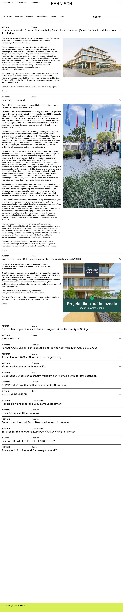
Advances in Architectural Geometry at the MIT (29, 450)
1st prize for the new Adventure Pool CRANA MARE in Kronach (38, 432)
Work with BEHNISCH (14, 394)
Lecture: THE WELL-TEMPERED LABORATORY (28, 441)
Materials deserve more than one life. (24, 366)
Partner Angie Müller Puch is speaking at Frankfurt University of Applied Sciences (49, 348)
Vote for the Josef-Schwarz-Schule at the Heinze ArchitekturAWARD (41, 259)
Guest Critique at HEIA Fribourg (20, 413)
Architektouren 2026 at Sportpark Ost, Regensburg (31, 357)
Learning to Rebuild (13, 100)
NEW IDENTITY (10, 338)
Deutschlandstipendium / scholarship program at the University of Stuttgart (46, 329)
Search (97, 17)
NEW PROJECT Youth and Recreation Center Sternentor (34, 385)
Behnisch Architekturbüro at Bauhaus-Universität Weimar (35, 422)
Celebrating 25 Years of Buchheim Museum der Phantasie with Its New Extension (49, 376)
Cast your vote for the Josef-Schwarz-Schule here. (23, 293)
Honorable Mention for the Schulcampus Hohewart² (32, 404)
